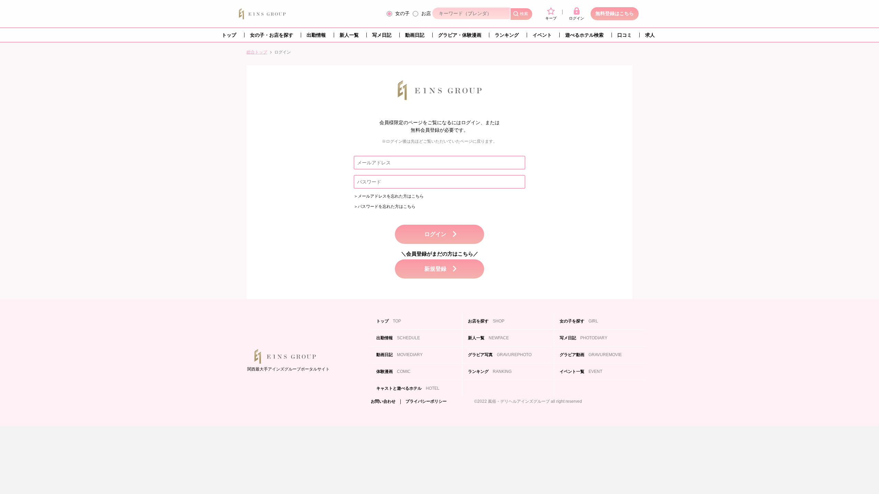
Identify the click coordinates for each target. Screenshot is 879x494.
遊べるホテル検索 (584, 35)
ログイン (576, 18)
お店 (426, 13)
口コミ (624, 35)
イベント (542, 35)
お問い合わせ (383, 401)
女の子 (402, 13)
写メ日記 (381, 35)
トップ (229, 35)
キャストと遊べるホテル (408, 388)
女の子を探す (579, 321)
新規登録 (435, 269)
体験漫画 (393, 371)
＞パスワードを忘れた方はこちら (384, 206)
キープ (551, 18)
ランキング (507, 35)
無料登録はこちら (614, 13)
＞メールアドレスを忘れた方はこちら (389, 196)
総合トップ (257, 52)
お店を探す (486, 321)
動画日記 (414, 35)
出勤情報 (316, 35)
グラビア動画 (591, 354)
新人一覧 (349, 35)
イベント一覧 (581, 371)
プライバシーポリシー (426, 401)
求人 (650, 35)
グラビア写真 (500, 354)
